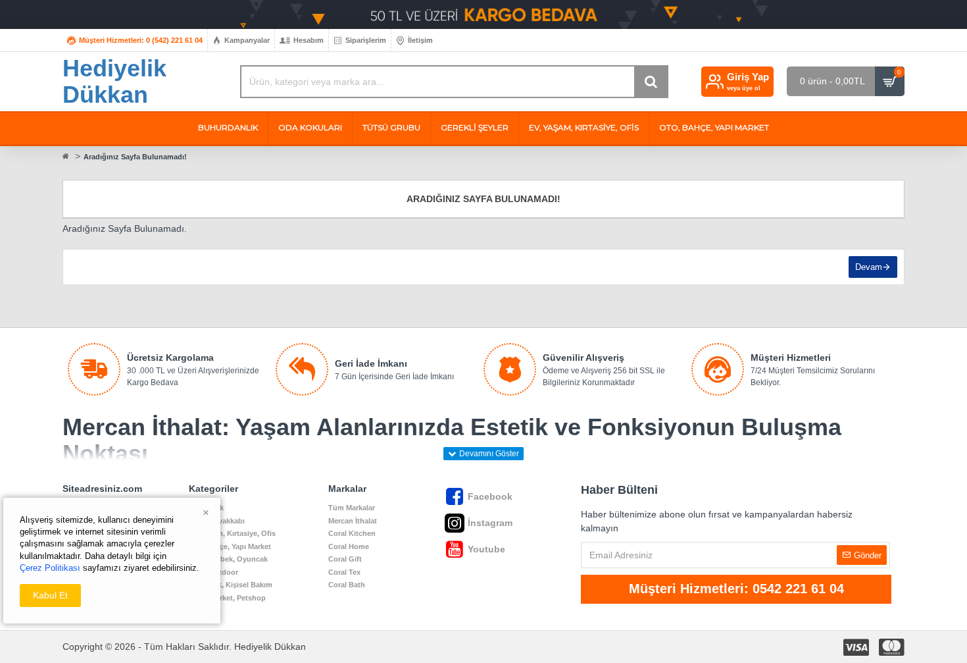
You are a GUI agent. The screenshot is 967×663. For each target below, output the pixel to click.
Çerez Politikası (50, 568)
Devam (868, 267)
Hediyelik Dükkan (114, 81)
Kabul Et (50, 595)
